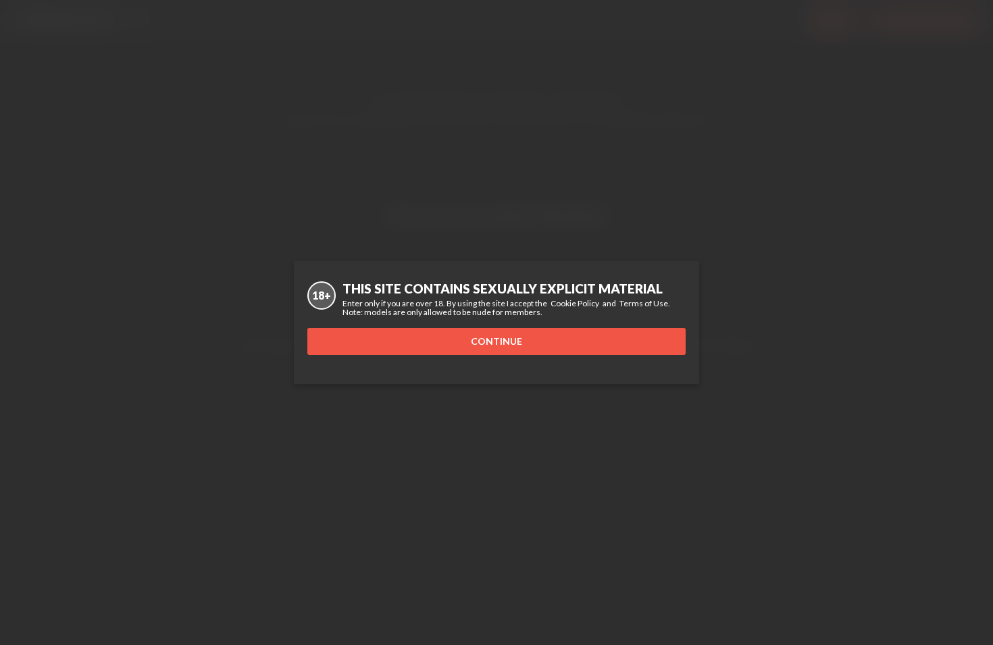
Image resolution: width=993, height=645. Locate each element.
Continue (496, 341)
